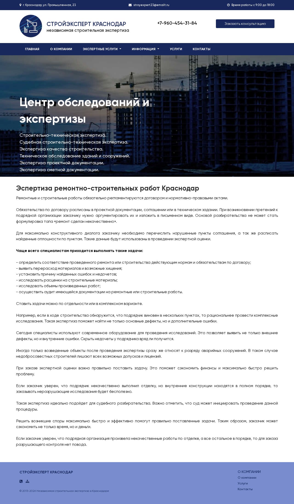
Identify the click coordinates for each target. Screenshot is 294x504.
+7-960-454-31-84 (177, 23)
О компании (247, 477)
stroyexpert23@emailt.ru (151, 5)
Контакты (245, 489)
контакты (201, 49)
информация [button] (144, 49)
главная (32, 49)
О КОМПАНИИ (249, 471)
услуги (176, 49)
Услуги (243, 483)
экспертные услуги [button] (101, 49)
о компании (61, 49)
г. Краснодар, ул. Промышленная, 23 (49, 5)
